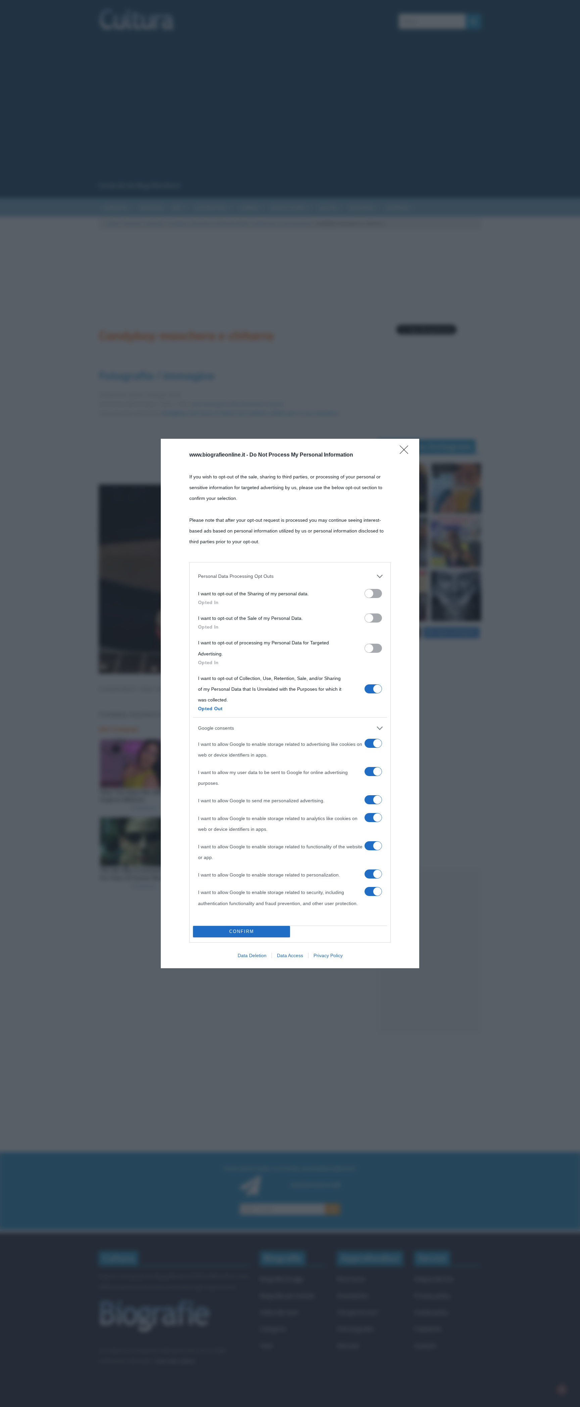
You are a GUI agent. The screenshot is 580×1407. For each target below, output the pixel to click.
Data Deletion (252, 955)
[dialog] (290, 703)
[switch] (373, 593)
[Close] (406, 451)
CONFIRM (241, 931)
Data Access (290, 955)
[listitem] (290, 576)
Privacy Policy (328, 955)
